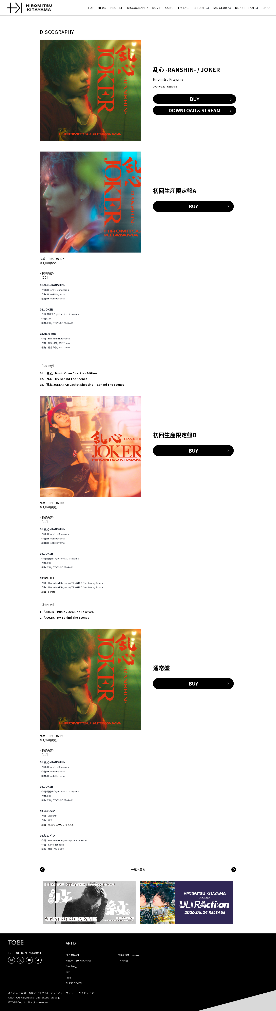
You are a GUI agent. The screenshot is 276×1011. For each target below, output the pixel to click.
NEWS (102, 8)
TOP (90, 8)
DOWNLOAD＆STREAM (195, 110)
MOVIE (156, 8)
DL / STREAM (244, 8)
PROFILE (116, 8)
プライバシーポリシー (63, 992)
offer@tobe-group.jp (48, 997)
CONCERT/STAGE (178, 8)
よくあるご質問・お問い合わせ (26, 992)
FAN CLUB (220, 8)
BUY (194, 98)
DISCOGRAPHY (137, 8)
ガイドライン (86, 992)
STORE (200, 8)
